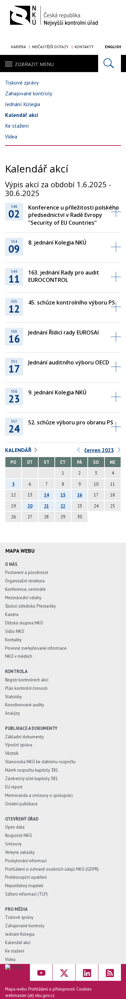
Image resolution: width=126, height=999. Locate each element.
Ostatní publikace (21, 804)
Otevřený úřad (22, 819)
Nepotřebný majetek (24, 886)
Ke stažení (17, 125)
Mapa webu (16, 989)
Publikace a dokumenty (31, 728)
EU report (14, 787)
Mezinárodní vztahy (23, 598)
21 (46, 506)
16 (79, 495)
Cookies (84, 989)
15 (62, 495)
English (113, 46)
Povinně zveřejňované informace (36, 648)
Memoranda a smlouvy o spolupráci (39, 795)
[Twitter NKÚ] (64, 972)
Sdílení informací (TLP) (26, 894)
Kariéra (18, 46)
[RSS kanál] (109, 972)
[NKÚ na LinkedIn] (87, 972)
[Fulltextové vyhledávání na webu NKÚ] (109, 63)
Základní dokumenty (24, 737)
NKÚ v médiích (18, 656)
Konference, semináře (25, 589)
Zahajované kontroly (28, 93)
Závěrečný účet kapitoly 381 (31, 778)
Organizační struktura (25, 581)
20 (30, 506)
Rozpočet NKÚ (18, 835)
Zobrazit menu (34, 64)
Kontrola (16, 671)
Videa (11, 136)
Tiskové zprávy (22, 82)
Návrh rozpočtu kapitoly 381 (31, 770)
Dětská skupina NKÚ (24, 623)
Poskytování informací (26, 861)
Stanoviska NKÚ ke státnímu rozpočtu (40, 762)
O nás (11, 564)
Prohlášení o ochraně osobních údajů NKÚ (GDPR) (52, 869)
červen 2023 (99, 450)
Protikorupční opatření (26, 877)
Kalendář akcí (21, 114)
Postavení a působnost (26, 572)
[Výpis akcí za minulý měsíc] (79, 451)
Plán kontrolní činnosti (26, 688)
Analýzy (12, 713)
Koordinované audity (24, 705)
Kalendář (18, 450)
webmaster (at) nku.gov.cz (29, 995)
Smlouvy (13, 844)
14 (46, 495)
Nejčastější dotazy (50, 46)
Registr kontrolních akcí (26, 680)
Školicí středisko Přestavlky (30, 606)
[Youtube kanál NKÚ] (41, 972)
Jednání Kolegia (22, 104)
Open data (15, 827)
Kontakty (84, 46)
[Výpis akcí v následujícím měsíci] (119, 451)
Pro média (16, 909)
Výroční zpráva (18, 745)
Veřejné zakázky (20, 852)
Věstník (11, 753)
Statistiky (13, 697)
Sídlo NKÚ (14, 631)
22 (62, 506)
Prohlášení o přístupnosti (51, 989)
